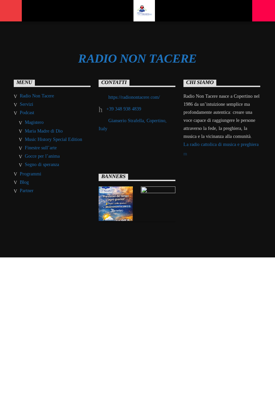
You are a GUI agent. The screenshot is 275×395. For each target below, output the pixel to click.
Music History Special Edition (53, 139)
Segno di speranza (42, 164)
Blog (24, 182)
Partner (27, 190)
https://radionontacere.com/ (134, 97)
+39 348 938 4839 (123, 108)
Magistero (34, 122)
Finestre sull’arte (41, 147)
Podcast (27, 112)
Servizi (26, 104)
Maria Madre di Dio (44, 131)
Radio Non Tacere (137, 59)
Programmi (30, 173)
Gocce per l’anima (42, 156)
